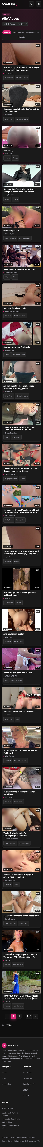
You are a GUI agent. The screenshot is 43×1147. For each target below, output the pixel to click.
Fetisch (15, 158)
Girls (4, 1078)
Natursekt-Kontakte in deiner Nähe (11, 1120)
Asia (6, 680)
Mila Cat (8, 598)
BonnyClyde (9, 234)
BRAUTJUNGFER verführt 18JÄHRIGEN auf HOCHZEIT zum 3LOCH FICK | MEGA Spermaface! (21, 997)
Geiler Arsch (9, 78)
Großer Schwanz (24, 238)
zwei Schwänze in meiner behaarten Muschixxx (19, 793)
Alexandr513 (9, 350)
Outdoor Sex (20, 520)
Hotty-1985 (9, 73)
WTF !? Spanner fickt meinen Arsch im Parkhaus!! (20, 751)
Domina (7, 158)
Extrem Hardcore (10, 238)
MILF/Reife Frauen (22, 78)
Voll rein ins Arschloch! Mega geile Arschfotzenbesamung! (18, 875)
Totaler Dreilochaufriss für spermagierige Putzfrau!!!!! (15, 834)
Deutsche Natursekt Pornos (11, 1114)
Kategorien (6, 1084)
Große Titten (9, 520)
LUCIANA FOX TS (11, 676)
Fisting (7, 437)
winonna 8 (8, 115)
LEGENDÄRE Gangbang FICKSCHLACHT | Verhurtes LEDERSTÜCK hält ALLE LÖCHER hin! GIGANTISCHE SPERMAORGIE (21, 955)
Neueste (7, 32)
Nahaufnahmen (24, 843)
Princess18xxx (10, 474)
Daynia (7, 960)
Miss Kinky (8, 637)
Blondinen (8, 316)
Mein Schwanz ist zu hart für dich (17, 673)
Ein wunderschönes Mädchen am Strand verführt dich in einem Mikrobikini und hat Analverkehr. (21, 511)
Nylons (15, 277)
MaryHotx (8, 557)
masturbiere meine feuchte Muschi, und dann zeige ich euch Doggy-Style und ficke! (21, 552)
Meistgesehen (18, 32)
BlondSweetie (10, 919)
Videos (4, 1072)
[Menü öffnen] (38, 3)
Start (3, 1025)
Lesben (22, 479)
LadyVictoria (9, 195)
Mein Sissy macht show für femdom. (19, 269)
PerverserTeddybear (12, 311)
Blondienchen (10, 880)
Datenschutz (28, 1078)
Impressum (27, 1072)
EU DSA (26, 1096)
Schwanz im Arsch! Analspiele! (16, 347)
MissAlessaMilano (11, 273)
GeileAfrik (8, 153)
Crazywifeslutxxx (11, 433)
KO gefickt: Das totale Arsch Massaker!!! (21, 916)
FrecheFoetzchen (11, 839)
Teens (16, 884)
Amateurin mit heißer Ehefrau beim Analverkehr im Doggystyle (18, 387)
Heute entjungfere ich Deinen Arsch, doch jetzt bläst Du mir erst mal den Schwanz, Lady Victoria (19, 190)
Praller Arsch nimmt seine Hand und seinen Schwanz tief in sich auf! (19, 428)
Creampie (8, 884)
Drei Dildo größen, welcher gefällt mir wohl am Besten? (19, 593)
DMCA (25, 1090)
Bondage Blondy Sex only (14, 308)
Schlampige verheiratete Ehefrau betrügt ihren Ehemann (21, 110)
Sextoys (18, 602)
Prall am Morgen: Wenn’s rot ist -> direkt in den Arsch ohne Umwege (21, 69)
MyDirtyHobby (11, 1109)
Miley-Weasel (9, 756)
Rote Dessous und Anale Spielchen (18, 711)
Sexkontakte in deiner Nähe (11, 1126)
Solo (17, 719)
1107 (29, 1016)
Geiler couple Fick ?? (12, 230)
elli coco (8, 715)
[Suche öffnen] (31, 3)
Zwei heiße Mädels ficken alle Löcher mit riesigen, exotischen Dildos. (21, 469)
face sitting (8, 150)
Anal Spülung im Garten (13, 634)
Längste (21, 37)
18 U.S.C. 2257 (28, 1084)
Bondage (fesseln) (20, 316)
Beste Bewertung (33, 32)
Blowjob (7, 199)
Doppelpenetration (11, 479)
